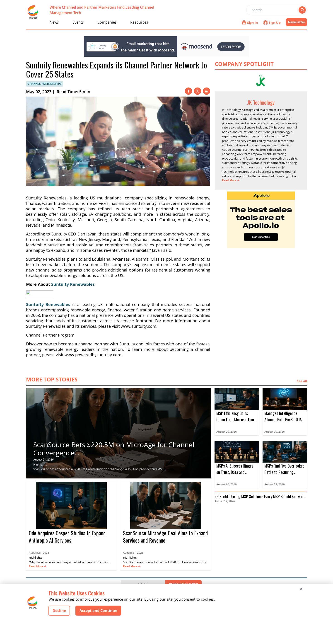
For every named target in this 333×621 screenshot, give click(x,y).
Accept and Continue (98, 610)
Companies (107, 22)
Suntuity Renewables (73, 284)
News (54, 22)
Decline (59, 610)
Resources (139, 22)
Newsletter (296, 22)
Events (78, 22)
